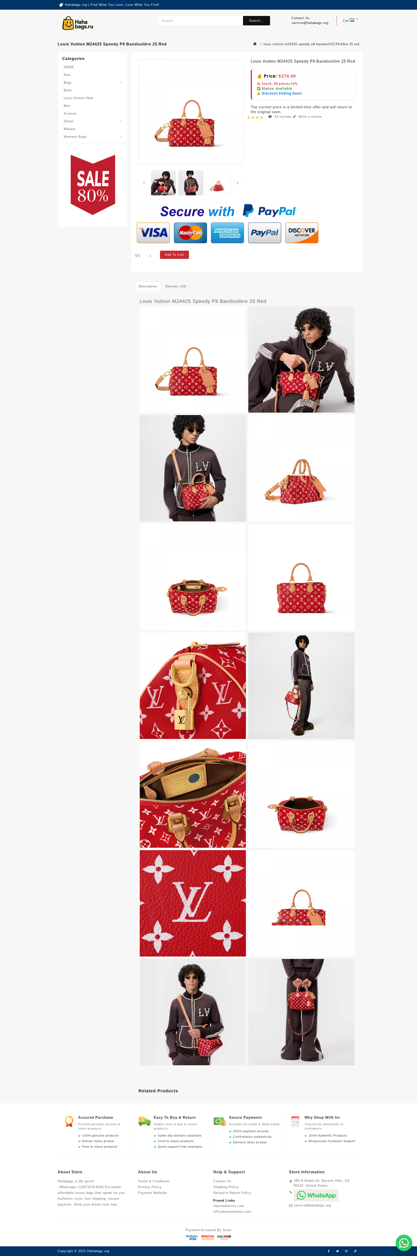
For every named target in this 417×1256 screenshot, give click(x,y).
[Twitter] (337, 1251)
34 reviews (283, 116)
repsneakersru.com (228, 1206)
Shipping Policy (226, 1187)
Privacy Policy (150, 1187)
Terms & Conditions (154, 1181)
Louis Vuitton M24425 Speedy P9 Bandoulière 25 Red (203, 301)
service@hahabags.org (312, 1205)
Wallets (70, 129)
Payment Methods (152, 1193)
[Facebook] (329, 1251)
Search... (256, 20)
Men (67, 106)
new (67, 75)
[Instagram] (346, 1251)
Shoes (69, 121)
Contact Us (222, 1181)
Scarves (70, 113)
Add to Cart (174, 254)
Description (148, 286)
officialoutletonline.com (232, 1211)
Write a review (309, 116)
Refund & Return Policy (232, 1193)
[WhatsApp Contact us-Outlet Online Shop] (404, 1243)
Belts (68, 90)
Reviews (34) (175, 286)
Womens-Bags (75, 137)
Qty (138, 255)
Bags (68, 82)
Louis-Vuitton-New (78, 98)
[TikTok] (355, 1251)
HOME (69, 67)
